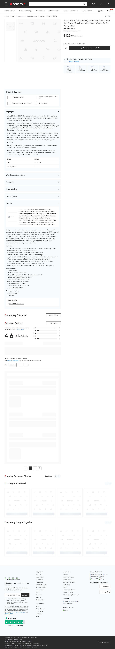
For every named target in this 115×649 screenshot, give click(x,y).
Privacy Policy (9, 613)
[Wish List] (93, 4)
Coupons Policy (67, 579)
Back (7, 16)
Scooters (42, 16)
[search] (84, 4)
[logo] (18, 4)
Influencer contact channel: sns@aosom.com (18, 641)
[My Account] (101, 4)
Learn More (20, 329)
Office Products (54, 11)
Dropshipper (39, 582)
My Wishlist (39, 614)
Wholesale (39, 595)
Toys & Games (87, 11)
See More (48, 476)
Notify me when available (91, 48)
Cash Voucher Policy (69, 582)
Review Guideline (68, 592)
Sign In (38, 606)
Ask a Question (53, 315)
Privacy (65, 587)
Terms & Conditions (69, 590)
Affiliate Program (41, 587)
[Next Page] (40, 468)
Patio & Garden (10, 11)
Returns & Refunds (68, 577)
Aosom (36, 159)
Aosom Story (40, 590)
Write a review (53, 323)
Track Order (39, 611)
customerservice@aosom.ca (13, 639)
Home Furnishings (25, 11)
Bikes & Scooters (32, 16)
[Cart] (109, 4)
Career (38, 592)
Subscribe (25, 595)
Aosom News (40, 577)
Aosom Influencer (41, 584)
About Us (38, 574)
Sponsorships (40, 600)
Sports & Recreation (71, 11)
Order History (40, 609)
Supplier (38, 597)
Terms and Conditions (18, 612)
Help (37, 616)
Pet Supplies (40, 11)
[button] (33, 112)
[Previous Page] (25, 468)
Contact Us (39, 579)
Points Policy (66, 584)
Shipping (65, 574)
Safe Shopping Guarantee (71, 595)
